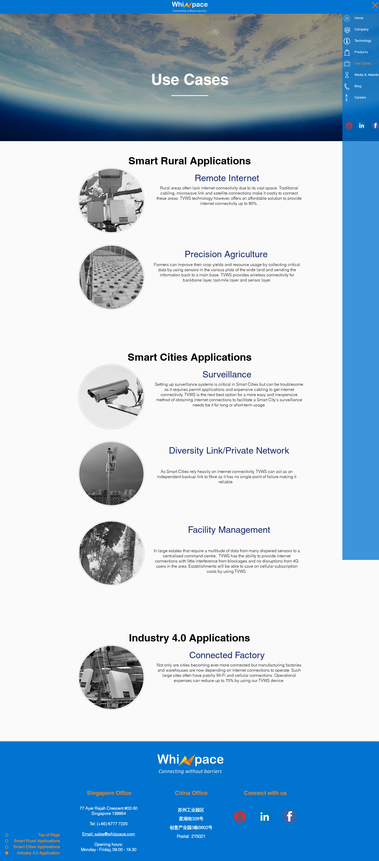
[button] (108, 833)
